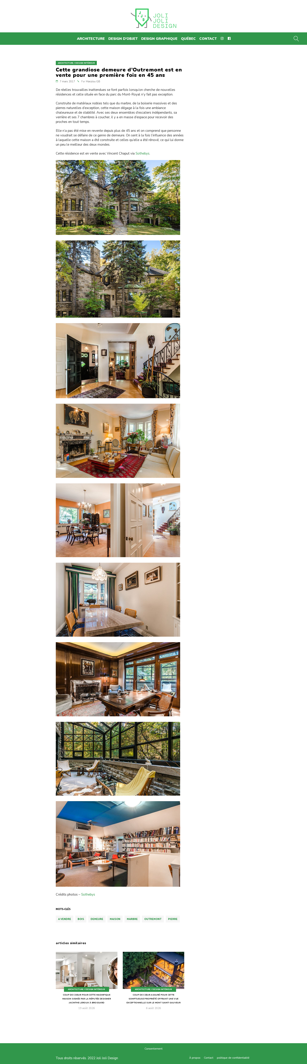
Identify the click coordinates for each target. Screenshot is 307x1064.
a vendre (64, 919)
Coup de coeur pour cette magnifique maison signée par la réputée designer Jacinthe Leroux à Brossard (86, 998)
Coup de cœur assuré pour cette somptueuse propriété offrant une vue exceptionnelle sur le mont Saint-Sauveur (153, 998)
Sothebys (142, 153)
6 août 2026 (153, 1008)
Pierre (172, 919)
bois (81, 919)
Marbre (132, 919)
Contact (208, 1058)
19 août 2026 (86, 1008)
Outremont (152, 919)
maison (115, 919)
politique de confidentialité (233, 1058)
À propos (194, 1058)
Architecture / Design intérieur (76, 63)
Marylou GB (93, 81)
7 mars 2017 (67, 81)
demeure (97, 919)
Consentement (154, 1048)
